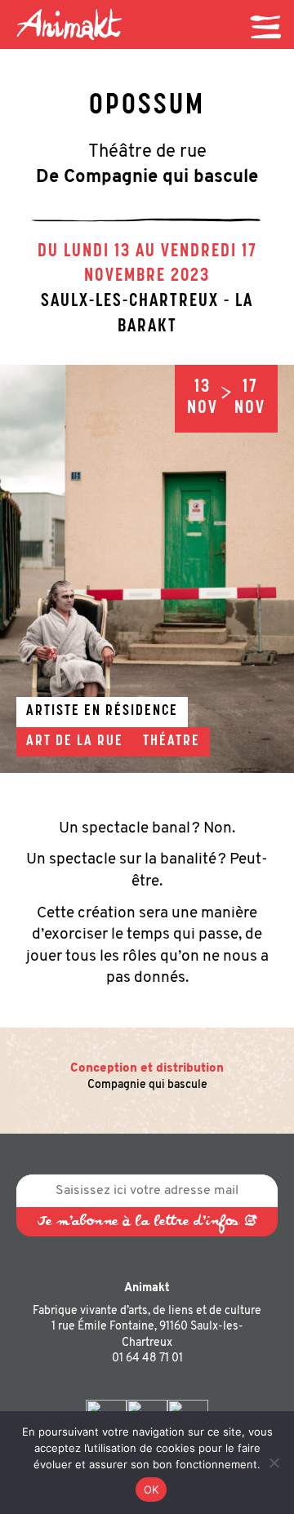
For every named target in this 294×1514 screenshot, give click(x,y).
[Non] (273, 1462)
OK (151, 1489)
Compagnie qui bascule (147, 1085)
